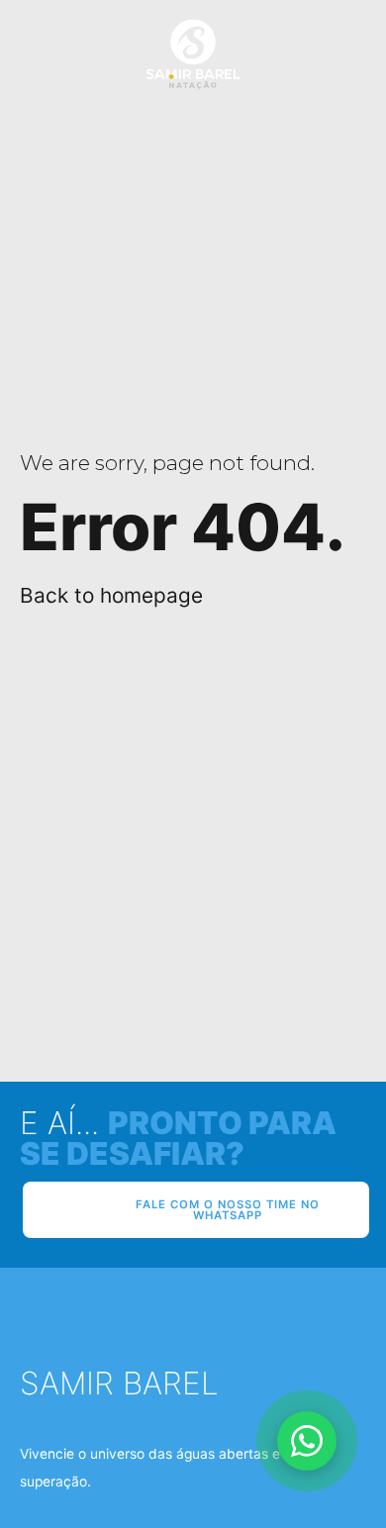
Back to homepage (111, 595)
